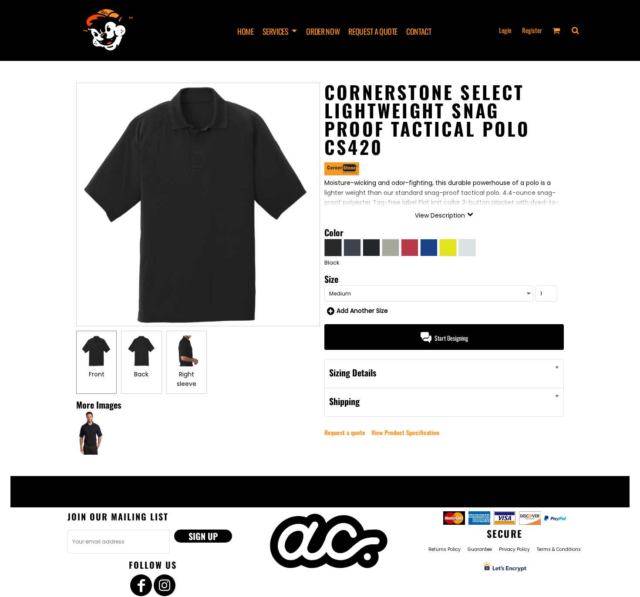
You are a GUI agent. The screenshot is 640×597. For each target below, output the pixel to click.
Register (532, 30)
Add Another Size (362, 310)
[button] (280, 30)
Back (141, 374)
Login (505, 30)
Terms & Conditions (559, 549)
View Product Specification (405, 432)
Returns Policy (444, 549)
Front (96, 374)
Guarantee (480, 549)
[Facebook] (141, 585)
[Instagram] (164, 585)
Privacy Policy (514, 549)
